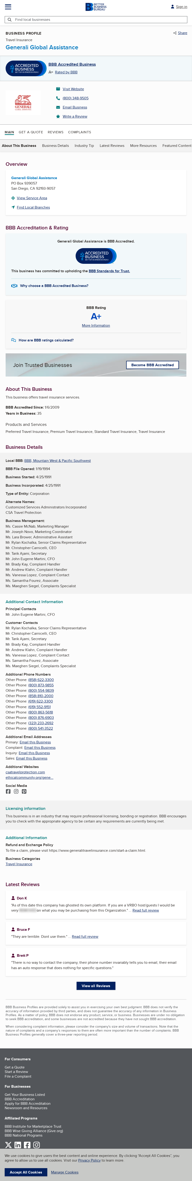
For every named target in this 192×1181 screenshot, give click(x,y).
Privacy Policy (89, 1160)
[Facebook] (8, 792)
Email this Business (35, 742)
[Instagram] (16, 792)
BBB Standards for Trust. (109, 271)
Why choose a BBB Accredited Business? (54, 285)
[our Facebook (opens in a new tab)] (27, 1147)
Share (182, 33)
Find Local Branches (33, 207)
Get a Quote (31, 132)
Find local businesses (32, 19)
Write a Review (75, 116)
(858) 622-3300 (41, 679)
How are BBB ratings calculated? (46, 340)
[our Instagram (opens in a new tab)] (36, 1147)
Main (9, 132)
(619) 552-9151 (39, 707)
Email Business (75, 107)
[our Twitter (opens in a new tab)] (8, 1147)
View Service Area (32, 198)
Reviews (55, 132)
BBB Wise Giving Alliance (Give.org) (34, 1131)
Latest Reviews (112, 145)
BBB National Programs (23, 1135)
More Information (96, 325)
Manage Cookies (64, 1172)
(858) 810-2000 (40, 696)
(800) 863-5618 (40, 712)
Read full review (146, 910)
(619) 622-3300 (40, 701)
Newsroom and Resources (26, 1108)
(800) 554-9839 (41, 690)
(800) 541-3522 (40, 728)
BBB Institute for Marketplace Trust (33, 1126)
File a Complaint (18, 1076)
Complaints (79, 132)
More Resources (143, 145)
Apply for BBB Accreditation (28, 1103)
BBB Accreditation (20, 1099)
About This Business (19, 145)
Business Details (55, 145)
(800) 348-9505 (76, 98)
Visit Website (73, 89)
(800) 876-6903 (41, 717)
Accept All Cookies (26, 1172)
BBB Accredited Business (72, 64)
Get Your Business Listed (25, 1094)
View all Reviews (96, 986)
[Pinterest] (24, 792)
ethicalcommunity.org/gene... (29, 777)
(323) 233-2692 (40, 723)
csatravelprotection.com (25, 772)
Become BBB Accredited (152, 365)
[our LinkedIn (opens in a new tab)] (18, 1147)
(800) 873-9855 (41, 685)
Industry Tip (84, 145)
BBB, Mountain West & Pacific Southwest (57, 460)
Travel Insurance (19, 864)
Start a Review (16, 1071)
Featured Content (177, 145)
